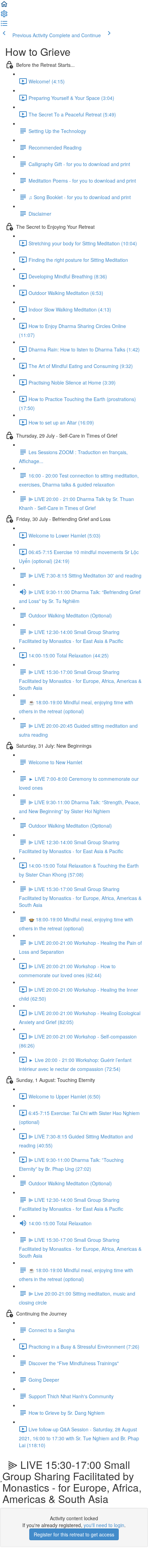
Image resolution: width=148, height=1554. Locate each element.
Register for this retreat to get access (74, 1534)
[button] (4, 6)
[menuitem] (4, 15)
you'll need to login (104, 1525)
